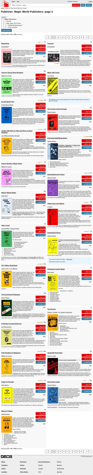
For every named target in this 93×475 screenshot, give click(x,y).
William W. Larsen (6, 76)
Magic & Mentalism (10, 19)
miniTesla (23, 468)
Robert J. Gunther (52, 312)
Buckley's (16, 315)
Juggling (4, 472)
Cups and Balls (12, 27)
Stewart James (51, 177)
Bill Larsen (69, 259)
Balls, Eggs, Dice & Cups (14, 23)
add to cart (41, 49)
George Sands (51, 236)
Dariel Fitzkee (5, 298)
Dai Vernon (24, 257)
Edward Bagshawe (26, 213)
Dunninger (67, 365)
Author (88, 5)
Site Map (59, 472)
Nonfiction (23, 462)
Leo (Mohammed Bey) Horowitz (10, 135)
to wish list (41, 53)
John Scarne (5, 385)
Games (3, 468)
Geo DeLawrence (6, 327)
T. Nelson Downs (16, 213)
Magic (3, 462)
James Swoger (51, 141)
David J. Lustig (51, 356)
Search (76, 5)
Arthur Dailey (24, 472)
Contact (40, 468)
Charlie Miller (33, 257)
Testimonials (60, 468)
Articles (40, 465)
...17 (86, 37)
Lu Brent (49, 207)
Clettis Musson (5, 414)
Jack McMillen (5, 228)
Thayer (14, 366)
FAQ (39, 472)
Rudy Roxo (4, 196)
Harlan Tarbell (40, 213)
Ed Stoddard (5, 46)
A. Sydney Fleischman (65, 312)
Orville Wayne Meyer (7, 105)
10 (81, 37)
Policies (59, 462)
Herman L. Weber (16, 214)
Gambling (4, 465)
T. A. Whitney (13, 268)
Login (90, 1)
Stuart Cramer (51, 112)
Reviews (59, 465)
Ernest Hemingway (44, 462)
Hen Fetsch (50, 76)
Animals (9, 21)
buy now (42, 46)
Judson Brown (15, 228)
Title (83, 5)
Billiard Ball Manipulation (15, 25)
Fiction (22, 465)
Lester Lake (4, 268)
